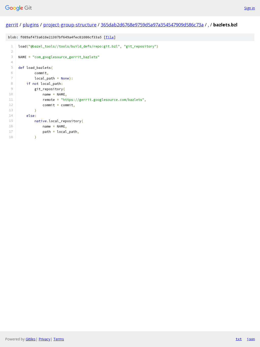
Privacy (44, 339)
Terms (58, 339)
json (251, 339)
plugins (31, 25)
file (110, 37)
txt (239, 339)
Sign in (249, 8)
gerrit (12, 25)
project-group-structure (69, 25)
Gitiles (31, 339)
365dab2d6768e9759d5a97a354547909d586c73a (152, 25)
